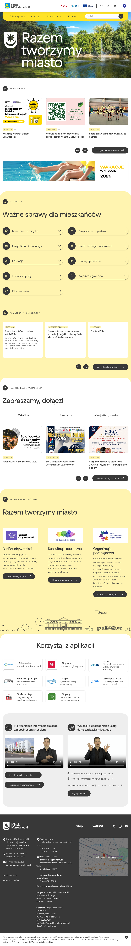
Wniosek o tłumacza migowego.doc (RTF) (92, 778)
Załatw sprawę (17, 16)
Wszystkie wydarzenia (107, 478)
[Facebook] (101, 6)
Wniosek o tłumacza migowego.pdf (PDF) (92, 773)
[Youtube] (115, 6)
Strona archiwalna (11, 880)
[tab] (24, 416)
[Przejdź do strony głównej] (15, 826)
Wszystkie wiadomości (107, 150)
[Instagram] (108, 6)
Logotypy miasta (10, 874)
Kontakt (72, 16)
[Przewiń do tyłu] (77, 150)
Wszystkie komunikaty (108, 367)
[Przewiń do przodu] (85, 150)
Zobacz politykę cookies (42, 941)
